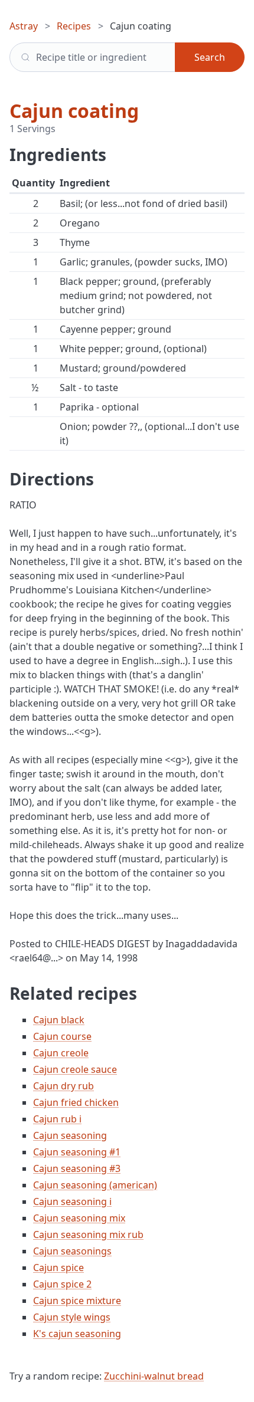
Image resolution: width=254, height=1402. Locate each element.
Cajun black (58, 1019)
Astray (23, 25)
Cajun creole (61, 1052)
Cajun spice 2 (62, 1284)
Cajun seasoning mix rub (88, 1234)
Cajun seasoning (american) (95, 1184)
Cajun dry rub (63, 1085)
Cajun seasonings (72, 1251)
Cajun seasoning (70, 1135)
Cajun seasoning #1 (77, 1151)
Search (209, 57)
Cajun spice (58, 1267)
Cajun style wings (71, 1317)
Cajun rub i (57, 1118)
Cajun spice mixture (77, 1300)
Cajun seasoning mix (79, 1217)
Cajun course (62, 1036)
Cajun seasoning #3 (77, 1168)
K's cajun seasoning (77, 1333)
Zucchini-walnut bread (154, 1376)
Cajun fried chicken (76, 1102)
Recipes (74, 25)
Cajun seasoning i (72, 1201)
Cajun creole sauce (75, 1069)
